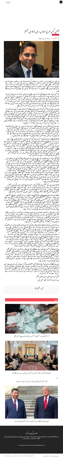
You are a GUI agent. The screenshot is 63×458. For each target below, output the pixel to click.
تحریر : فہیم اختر (39, 288)
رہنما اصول (23, 455)
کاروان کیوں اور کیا (7, 455)
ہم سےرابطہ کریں (16, 455)
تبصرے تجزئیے (55, 35)
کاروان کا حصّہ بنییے (30, 455)
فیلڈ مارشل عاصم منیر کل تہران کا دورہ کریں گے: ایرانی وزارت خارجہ (31, 381)
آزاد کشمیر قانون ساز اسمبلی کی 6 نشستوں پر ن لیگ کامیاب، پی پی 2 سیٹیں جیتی (31, 335)
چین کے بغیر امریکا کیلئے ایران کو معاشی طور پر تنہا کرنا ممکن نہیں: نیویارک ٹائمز (31, 420)
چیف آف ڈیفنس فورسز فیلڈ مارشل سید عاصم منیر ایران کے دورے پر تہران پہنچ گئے (31, 372)
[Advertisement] (31, 15)
